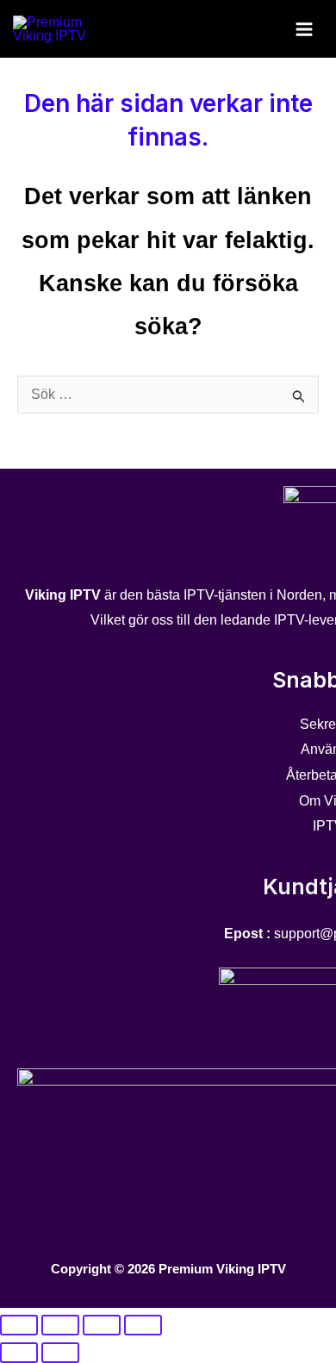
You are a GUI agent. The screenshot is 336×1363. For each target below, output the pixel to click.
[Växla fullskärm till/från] (60, 1325)
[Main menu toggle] (304, 28)
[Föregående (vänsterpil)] (19, 1352)
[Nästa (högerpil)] (60, 1352)
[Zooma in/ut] (19, 1325)
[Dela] (102, 1325)
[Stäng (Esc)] (143, 1325)
